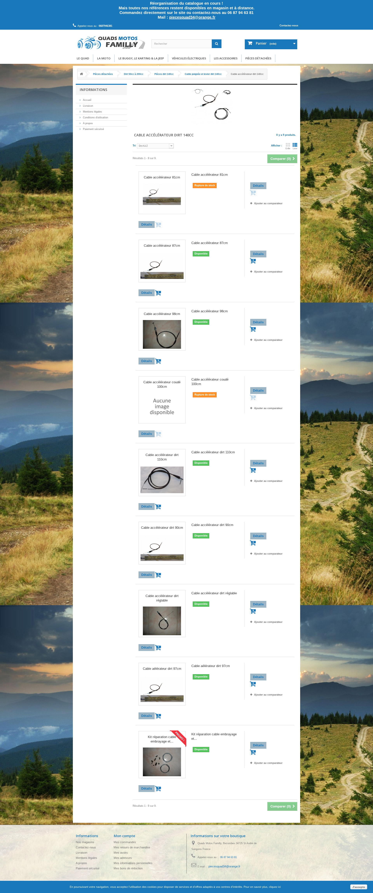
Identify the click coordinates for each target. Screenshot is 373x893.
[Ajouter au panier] (158, 292)
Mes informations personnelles (133, 863)
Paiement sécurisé (93, 129)
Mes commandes (125, 842)
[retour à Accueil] (81, 74)
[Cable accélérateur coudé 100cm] (162, 407)
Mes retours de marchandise (132, 847)
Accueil (86, 100)
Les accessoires (225, 58)
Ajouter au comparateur (268, 203)
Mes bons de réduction (128, 868)
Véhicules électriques (189, 58)
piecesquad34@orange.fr (192, 17)
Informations (93, 89)
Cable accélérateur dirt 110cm (162, 457)
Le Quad (83, 58)
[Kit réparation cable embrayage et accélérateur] (162, 762)
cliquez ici (274, 886)
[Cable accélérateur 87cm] (162, 266)
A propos (87, 123)
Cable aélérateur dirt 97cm (162, 669)
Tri (134, 145)
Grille (287, 148)
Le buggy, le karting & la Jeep (141, 58)
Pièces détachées (258, 58)
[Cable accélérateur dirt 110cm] (162, 480)
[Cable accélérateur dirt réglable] (162, 621)
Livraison (87, 105)
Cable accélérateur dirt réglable (162, 598)
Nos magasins (85, 842)
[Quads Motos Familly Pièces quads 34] (111, 42)
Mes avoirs (121, 852)
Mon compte (124, 835)
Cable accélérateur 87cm (162, 245)
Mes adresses (123, 857)
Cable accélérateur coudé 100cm (161, 384)
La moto (104, 58)
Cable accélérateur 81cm (162, 177)
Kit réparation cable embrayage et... (162, 739)
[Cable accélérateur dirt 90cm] (162, 548)
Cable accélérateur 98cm (162, 314)
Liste (295, 148)
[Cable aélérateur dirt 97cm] (162, 689)
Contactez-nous (289, 25)
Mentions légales (92, 111)
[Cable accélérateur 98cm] (162, 334)
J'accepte (358, 887)
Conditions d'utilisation (95, 117)
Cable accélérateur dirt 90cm (162, 528)
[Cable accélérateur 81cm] (162, 197)
